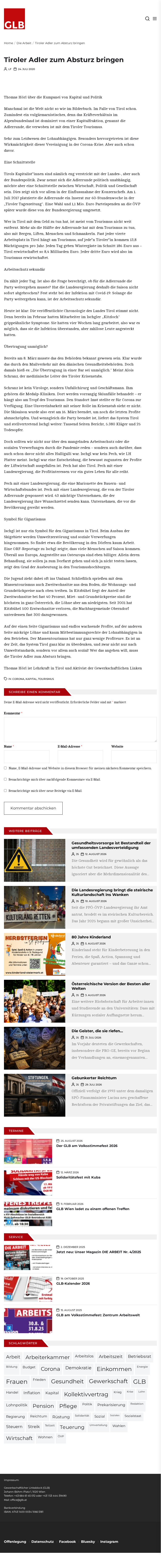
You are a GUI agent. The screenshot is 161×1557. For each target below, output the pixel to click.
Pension (43, 1406)
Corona (18, 678)
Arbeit (13, 1357)
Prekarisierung (111, 1405)
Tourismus (46, 678)
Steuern (14, 1426)
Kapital (31, 678)
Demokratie (78, 1367)
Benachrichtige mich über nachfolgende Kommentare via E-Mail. (55, 779)
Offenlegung (15, 1542)
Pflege (68, 1406)
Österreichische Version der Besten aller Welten (111, 986)
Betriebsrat (139, 1356)
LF (10, 69)
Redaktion (136, 1403)
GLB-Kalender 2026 (73, 1284)
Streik (34, 1426)
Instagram (109, 1542)
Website (117, 746)
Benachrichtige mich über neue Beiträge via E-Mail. (45, 791)
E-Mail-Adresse (70, 746)
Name (9, 746)
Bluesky (88, 1542)
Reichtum (38, 1416)
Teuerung (72, 1427)
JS (77, 854)
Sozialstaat (133, 1416)
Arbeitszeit (111, 1356)
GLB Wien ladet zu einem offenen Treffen (92, 1209)
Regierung (15, 1416)
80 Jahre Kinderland (91, 937)
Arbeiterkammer (48, 1357)
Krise (130, 1391)
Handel (12, 1392)
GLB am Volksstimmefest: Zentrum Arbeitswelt (98, 1315)
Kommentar (13, 713)
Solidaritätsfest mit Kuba (78, 1177)
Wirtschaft (19, 1438)
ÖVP (61, 1436)
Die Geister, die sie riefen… (97, 1031)
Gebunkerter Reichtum (94, 1078)
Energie (142, 1366)
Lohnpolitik (16, 1405)
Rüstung (61, 1416)
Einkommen (114, 1368)
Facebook (67, 1542)
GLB (139, 1381)
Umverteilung (98, 1425)
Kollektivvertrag (86, 1394)
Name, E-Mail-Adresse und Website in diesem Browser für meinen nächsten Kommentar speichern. (80, 768)
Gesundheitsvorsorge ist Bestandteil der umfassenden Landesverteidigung (111, 845)
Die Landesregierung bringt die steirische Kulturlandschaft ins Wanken (112, 892)
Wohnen (45, 1437)
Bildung (11, 1366)
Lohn (141, 1391)
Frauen (17, 1381)
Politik (87, 1404)
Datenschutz (42, 1542)
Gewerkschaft (108, 1381)
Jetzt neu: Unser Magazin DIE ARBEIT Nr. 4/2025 (98, 1252)
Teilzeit (50, 1425)
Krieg (118, 1392)
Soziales (114, 1415)
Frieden (39, 1379)
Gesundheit (67, 1381)
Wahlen (118, 1426)
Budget (29, 1367)
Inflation (31, 1392)
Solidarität (82, 1415)
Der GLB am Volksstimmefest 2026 (86, 1146)
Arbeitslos (84, 1356)
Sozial (99, 1416)
